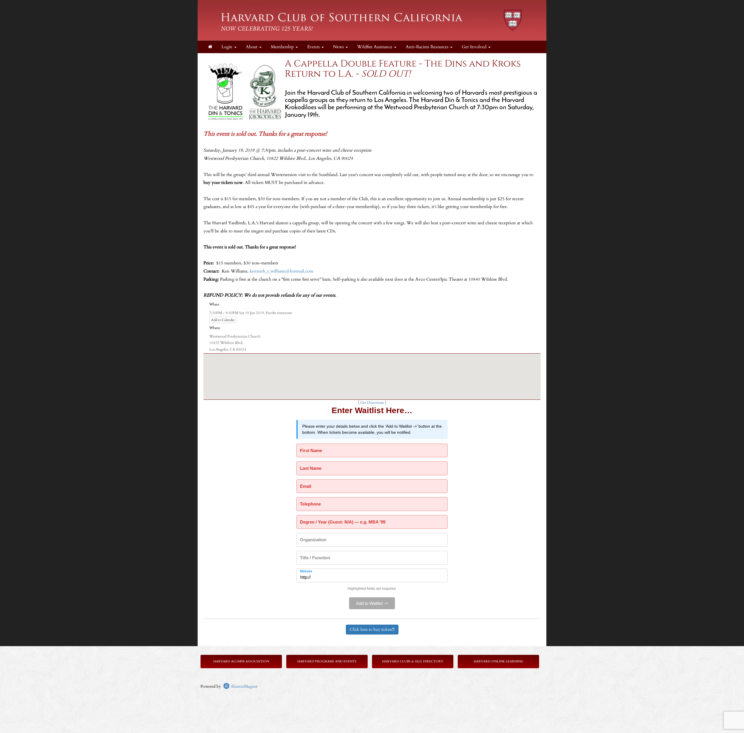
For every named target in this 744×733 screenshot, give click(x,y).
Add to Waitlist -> (372, 603)
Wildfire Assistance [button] (375, 47)
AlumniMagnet (243, 686)
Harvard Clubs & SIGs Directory (412, 661)
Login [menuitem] (227, 47)
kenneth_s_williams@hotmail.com (281, 271)
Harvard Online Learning (498, 661)
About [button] (252, 47)
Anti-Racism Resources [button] (428, 47)
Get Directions (372, 402)
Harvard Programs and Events (327, 661)
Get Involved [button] (475, 47)
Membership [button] (283, 47)
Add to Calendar (223, 320)
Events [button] (314, 47)
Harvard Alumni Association (241, 661)
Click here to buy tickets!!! (372, 629)
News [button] (339, 47)
